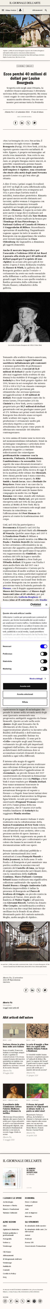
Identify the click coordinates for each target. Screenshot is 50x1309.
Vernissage (7, 1246)
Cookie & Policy (9, 1274)
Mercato (30, 66)
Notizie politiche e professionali (10, 1234)
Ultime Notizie (10, 10)
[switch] (43, 654)
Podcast (28, 1239)
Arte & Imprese (31, 1213)
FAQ (4, 1277)
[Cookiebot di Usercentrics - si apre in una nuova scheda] (31, 604)
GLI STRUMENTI (32, 1222)
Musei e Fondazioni (11, 1209)
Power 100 (29, 1242)
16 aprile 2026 (31, 1135)
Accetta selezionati (25, 694)
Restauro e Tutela (10, 1205)
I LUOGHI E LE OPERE (12, 1198)
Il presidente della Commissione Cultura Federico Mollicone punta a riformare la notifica (12, 1109)
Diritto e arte (13, 1100)
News (4, 1040)
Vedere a (6, 1242)
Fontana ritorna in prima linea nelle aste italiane (14, 1046)
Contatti (6, 1270)
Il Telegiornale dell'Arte (12, 1259)
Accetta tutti (25, 686)
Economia (20, 66)
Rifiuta (25, 702)
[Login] (20, 10)
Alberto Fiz (7, 1071)
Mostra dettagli (36, 679)
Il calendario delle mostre (35, 1226)
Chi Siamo (7, 1252)
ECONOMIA (29, 1198)
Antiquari (29, 1205)
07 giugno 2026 (32, 1075)
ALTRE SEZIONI (9, 1222)
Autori (27, 1235)
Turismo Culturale (10, 1213)
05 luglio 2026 (8, 1073)
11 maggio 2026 (8, 1140)
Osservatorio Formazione (35, 1246)
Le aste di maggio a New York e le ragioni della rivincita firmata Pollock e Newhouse (37, 1048)
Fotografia (7, 1239)
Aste (9, 1040)
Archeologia (8, 1202)
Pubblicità (7, 1266)
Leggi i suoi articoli (11, 1008)
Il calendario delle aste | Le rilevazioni (36, 1231)
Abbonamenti (37, 10)
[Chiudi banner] (46, 605)
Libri (5, 1226)
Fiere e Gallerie (31, 1202)
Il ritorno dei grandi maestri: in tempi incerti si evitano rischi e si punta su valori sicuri (37, 1108)
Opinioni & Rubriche (11, 1229)
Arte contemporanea (24, 116)
